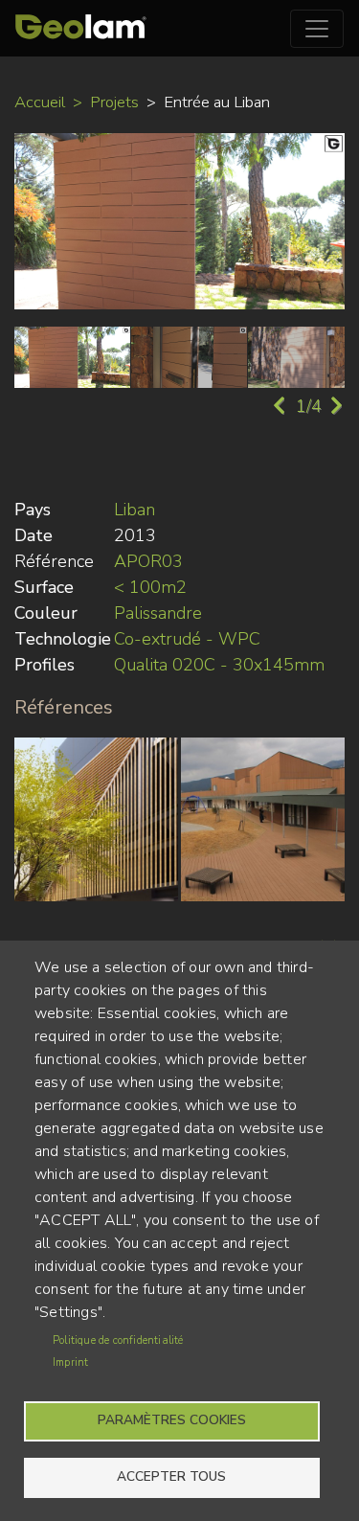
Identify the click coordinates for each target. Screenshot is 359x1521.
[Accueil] (80, 28)
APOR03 (148, 561)
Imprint (70, 1362)
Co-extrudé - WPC (187, 638)
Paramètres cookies (172, 1420)
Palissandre (158, 613)
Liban (134, 509)
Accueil (39, 102)
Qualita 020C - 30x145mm (219, 664)
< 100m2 (150, 587)
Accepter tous (171, 1476)
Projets (114, 102)
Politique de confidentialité (118, 1340)
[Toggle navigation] (317, 29)
